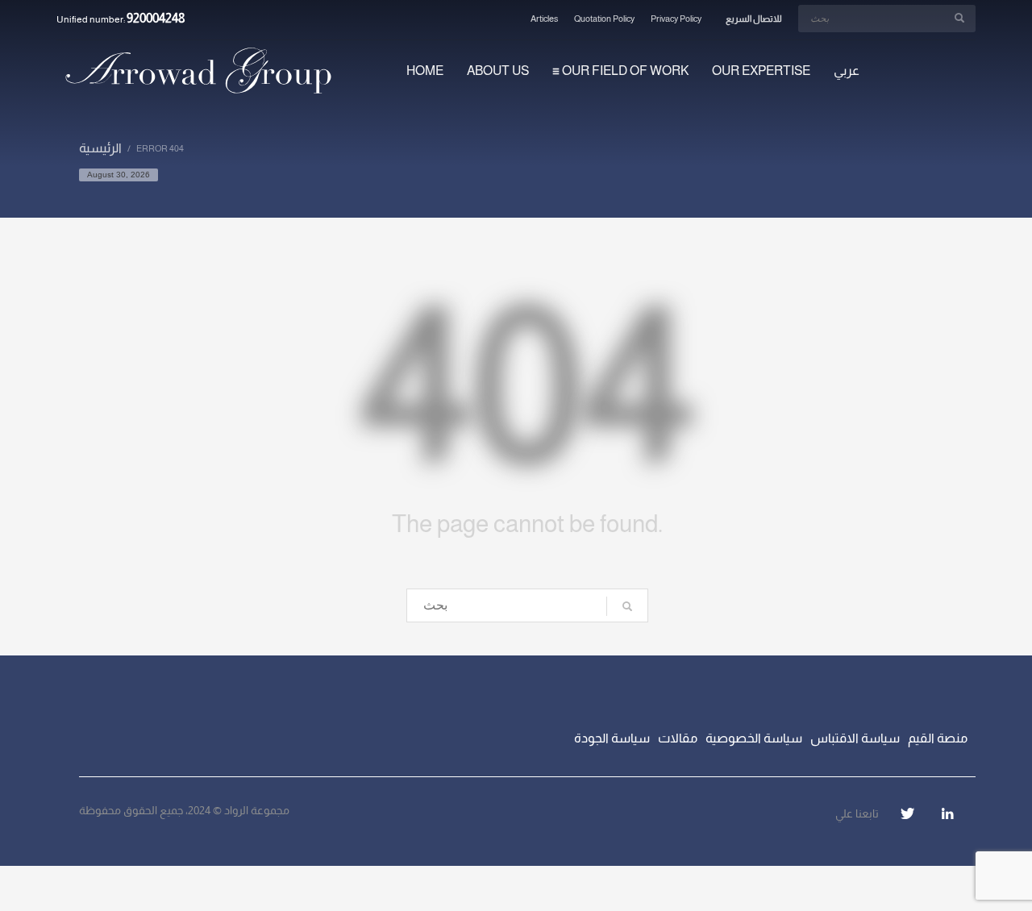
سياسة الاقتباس (855, 738)
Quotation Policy (604, 18)
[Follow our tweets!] (907, 813)
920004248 (156, 18)
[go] (959, 17)
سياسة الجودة (612, 738)
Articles (544, 18)
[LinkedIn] (947, 813)
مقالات (677, 738)
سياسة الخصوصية (753, 738)
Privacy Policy (676, 18)
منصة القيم (938, 738)
